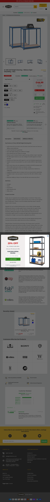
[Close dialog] (48, 236)
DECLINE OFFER (13, 262)
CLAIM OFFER (13, 259)
